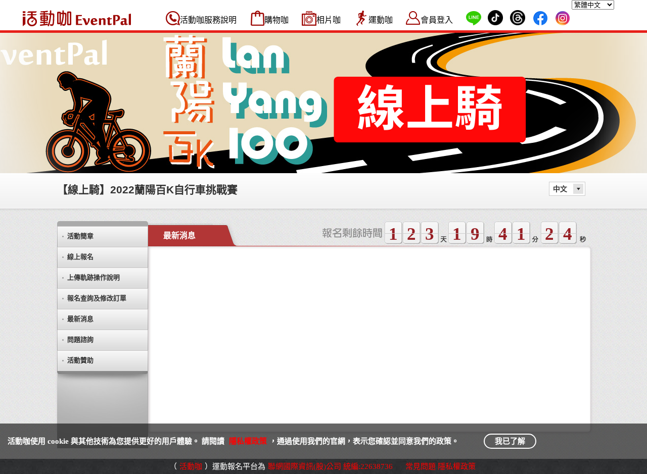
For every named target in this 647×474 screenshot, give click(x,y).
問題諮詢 (80, 339)
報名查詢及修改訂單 (96, 298)
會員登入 (437, 20)
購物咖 (276, 20)
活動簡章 (80, 236)
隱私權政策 (248, 441)
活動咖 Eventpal (77, 18)
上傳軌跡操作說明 (93, 277)
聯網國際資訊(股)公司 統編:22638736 (330, 466)
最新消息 (80, 319)
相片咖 (328, 20)
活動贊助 (80, 360)
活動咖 (190, 466)
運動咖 (380, 20)
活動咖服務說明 (208, 20)
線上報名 (80, 256)
